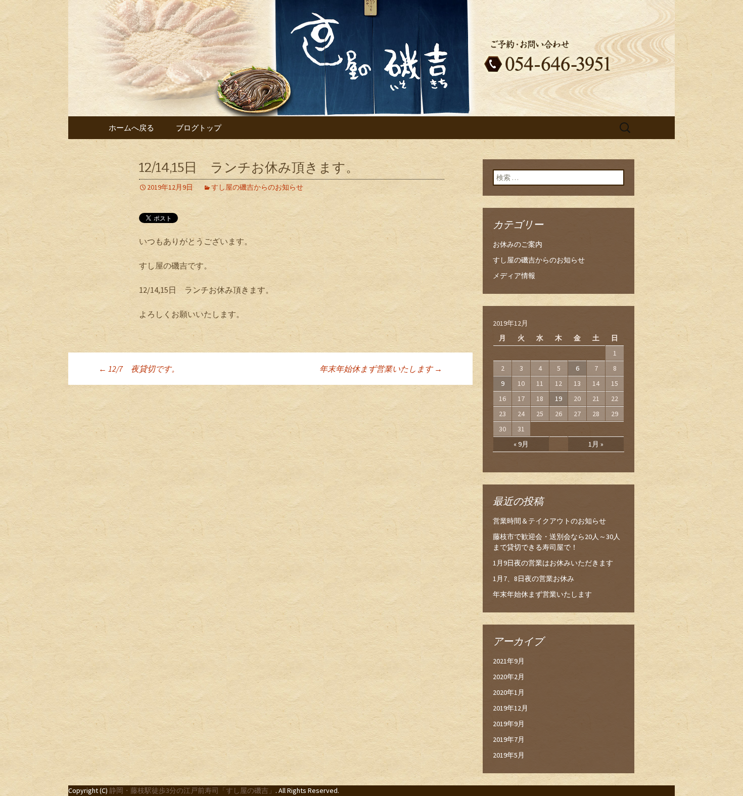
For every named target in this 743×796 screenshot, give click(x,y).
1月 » (595, 444)
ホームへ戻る (131, 127)
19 (558, 398)
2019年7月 (509, 739)
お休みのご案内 (517, 244)
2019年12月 (510, 708)
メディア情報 (514, 275)
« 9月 (521, 444)
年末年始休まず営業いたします (380, 369)
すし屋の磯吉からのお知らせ (257, 187)
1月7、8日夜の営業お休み (533, 578)
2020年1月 (509, 692)
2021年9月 (509, 661)
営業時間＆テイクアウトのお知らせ (549, 520)
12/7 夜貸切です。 (139, 369)
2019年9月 (509, 723)
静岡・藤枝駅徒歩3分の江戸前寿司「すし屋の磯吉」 (192, 790)
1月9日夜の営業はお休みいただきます (553, 562)
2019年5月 (509, 755)
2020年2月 (509, 676)
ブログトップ (198, 127)
